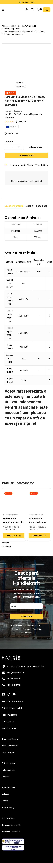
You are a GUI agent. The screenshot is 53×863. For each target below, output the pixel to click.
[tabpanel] (26, 340)
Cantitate (9, 141)
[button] (3, 10)
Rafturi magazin (29, 26)
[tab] (14, 206)
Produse (15, 26)
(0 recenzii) (21, 121)
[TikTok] (8, 703)
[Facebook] (3, 703)
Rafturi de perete (11, 29)
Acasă (5, 26)
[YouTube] (14, 703)
